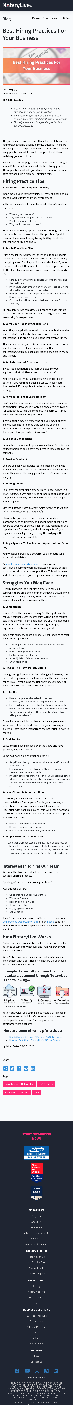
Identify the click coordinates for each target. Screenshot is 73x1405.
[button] (65, 5)
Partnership (36, 1321)
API (36, 1332)
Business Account (36, 1315)
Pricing (37, 1286)
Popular (36, 18)
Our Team (36, 1227)
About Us (36, 1221)
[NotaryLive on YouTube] (27, 1370)
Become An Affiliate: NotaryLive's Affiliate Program (35, 1040)
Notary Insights (36, 1273)
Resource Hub (36, 1297)
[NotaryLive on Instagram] (37, 1370)
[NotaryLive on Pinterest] (47, 1370)
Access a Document (36, 1244)
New (45, 18)
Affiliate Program (36, 1326)
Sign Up (36, 1216)
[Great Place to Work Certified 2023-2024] (36, 1173)
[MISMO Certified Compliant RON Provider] (36, 1153)
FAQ (36, 1356)
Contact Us (36, 1361)
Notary (66, 18)
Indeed (50, 922)
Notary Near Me (36, 1291)
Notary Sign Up (36, 1256)
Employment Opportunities (36, 1232)
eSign (36, 1338)
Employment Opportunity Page (20, 922)
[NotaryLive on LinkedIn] (56, 1370)
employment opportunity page (23, 564)
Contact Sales (36, 1343)
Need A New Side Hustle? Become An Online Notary (36, 1037)
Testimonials (36, 1238)
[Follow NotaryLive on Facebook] (17, 1370)
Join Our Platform (36, 1262)
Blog (36, 1302)
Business (55, 18)
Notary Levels (36, 1267)
